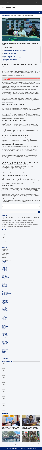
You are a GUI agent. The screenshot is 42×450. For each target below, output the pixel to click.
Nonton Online (4, 344)
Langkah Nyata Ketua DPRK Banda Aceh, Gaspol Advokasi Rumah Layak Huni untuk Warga (18, 220)
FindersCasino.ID (5, 286)
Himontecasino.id (5, 294)
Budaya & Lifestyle (17, 2)
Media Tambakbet (5, 358)
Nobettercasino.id (5, 300)
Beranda (7, 2)
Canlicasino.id (4, 267)
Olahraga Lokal (37, 2)
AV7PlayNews (4, 329)
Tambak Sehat (4, 333)
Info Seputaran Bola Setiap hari (7, 340)
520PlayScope (4, 328)
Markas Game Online (5, 278)
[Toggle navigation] (3, 12)
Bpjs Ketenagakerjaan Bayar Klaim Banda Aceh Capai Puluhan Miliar (11, 206)
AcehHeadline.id (8, 8)
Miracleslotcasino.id (5, 292)
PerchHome (4, 321)
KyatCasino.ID (4, 303)
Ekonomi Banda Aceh (25, 2)
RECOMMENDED (5, 413)
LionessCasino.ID (5, 280)
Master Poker (4, 271)
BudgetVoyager (4, 308)
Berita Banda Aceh (11, 2)
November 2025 (4, 240)
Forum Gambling (5, 270)
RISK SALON (4, 348)
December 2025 (4, 238)
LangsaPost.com (5, 349)
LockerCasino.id (4, 276)
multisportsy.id (4, 343)
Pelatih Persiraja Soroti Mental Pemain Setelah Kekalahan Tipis (14, 50)
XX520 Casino (4, 324)
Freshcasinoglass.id (5, 299)
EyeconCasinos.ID (5, 285)
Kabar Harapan (4, 263)
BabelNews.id (4, 315)
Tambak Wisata (4, 345)
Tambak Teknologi (5, 336)
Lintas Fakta (4, 266)
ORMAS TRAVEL (4, 341)
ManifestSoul (4, 309)
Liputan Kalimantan (5, 337)
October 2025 (4, 241)
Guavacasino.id (4, 295)
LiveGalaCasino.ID (5, 279)
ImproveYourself (5, 317)
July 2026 (3, 234)
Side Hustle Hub (4, 350)
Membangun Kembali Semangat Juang (10, 59)
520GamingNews (5, 326)
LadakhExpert (4, 351)
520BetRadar (4, 327)
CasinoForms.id (4, 268)
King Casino (4, 283)
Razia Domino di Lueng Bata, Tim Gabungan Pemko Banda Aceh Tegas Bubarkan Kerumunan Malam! (20, 224)
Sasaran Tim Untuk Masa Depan (9, 56)
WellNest (3, 352)
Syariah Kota (4, 257)
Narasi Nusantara (5, 262)
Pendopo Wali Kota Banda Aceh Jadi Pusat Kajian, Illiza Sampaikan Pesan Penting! (16, 226)
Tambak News (4, 353)
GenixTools (4, 319)
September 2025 (4, 242)
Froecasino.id (4, 296)
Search (39, 212)
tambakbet (3, 363)
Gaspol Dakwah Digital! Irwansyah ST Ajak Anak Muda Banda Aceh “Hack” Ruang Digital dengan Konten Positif (10, 428)
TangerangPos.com (5, 323)
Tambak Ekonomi (5, 335)
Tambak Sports (4, 356)
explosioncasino (4, 291)
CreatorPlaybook (5, 307)
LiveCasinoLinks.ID (5, 282)
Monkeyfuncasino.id (5, 301)
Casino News (4, 275)
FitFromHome (4, 332)
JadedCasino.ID (4, 284)
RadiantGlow (4, 318)
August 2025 (4, 244)
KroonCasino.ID (4, 304)
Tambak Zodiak (4, 334)
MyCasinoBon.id (4, 269)
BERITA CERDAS (4, 261)
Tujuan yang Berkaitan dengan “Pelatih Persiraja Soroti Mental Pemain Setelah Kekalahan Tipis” (20, 57)
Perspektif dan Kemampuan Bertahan (10, 53)
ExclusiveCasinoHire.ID (6, 287)
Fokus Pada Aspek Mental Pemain (9, 52)
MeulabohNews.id (5, 312)
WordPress (34, 448)
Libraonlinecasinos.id (5, 302)
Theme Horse (23, 448)
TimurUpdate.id (4, 316)
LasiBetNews (4, 331)
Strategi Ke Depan (6, 60)
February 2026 (4, 236)
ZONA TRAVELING (5, 346)
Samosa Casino (4, 311)
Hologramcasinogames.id (6, 293)
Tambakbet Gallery (5, 357)
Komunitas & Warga (31, 2)
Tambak (3, 354)
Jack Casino (4, 288)
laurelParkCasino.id (5, 277)
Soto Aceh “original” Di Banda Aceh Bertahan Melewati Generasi (31, 206)
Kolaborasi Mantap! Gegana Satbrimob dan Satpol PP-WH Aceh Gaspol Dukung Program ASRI (18, 222)
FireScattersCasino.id (5, 274)
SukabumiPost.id (5, 342)
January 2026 (4, 237)
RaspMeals (3, 320)
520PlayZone (4, 325)
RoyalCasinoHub (5, 310)
